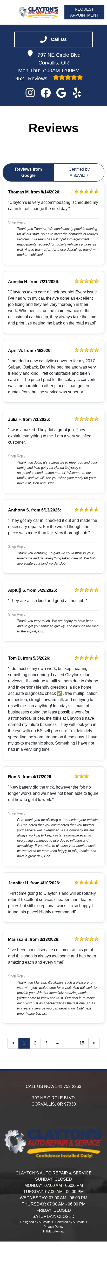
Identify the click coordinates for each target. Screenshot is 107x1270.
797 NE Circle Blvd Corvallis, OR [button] (59, 59)
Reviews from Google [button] (28, 172)
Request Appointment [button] (84, 12)
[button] (30, 93)
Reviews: (32, 78)
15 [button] (81, 1043)
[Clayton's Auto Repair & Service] (38, 12)
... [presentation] (69, 1043)
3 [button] (46, 1043)
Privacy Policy (53, 1227)
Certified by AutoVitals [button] (79, 172)
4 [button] (57, 1043)
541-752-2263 (68, 1086)
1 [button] (24, 1043)
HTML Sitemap (53, 1231)
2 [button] (35, 1043)
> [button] (94, 1043)
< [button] (13, 1043)
